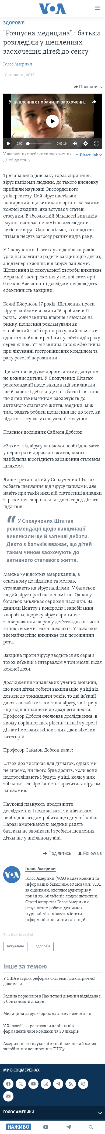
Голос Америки (17, 64)
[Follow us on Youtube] (33, 1084)
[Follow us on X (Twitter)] (21, 1084)
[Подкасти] (83, 1084)
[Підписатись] (8, 1096)
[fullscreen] (96, 143)
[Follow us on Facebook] (8, 1084)
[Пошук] (91, 1127)
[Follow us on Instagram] (46, 1084)
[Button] (88, 86)
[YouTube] (45, 1127)
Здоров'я (13, 23)
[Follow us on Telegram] (58, 1084)
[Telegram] (68, 1127)
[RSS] (70, 1084)
